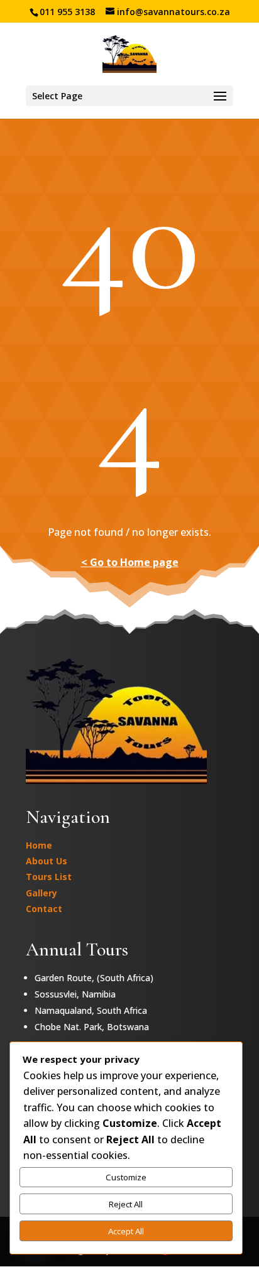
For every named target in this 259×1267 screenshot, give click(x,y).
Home (39, 845)
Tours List (49, 877)
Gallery (41, 893)
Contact (44, 909)
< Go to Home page (130, 562)
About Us (46, 861)
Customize (126, 1177)
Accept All (126, 1231)
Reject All (126, 1204)
